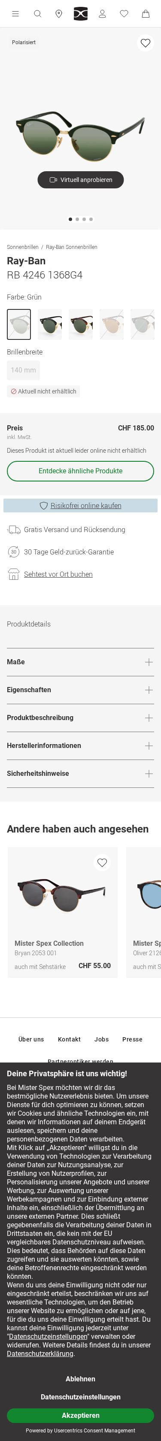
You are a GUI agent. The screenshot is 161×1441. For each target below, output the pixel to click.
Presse (132, 1039)
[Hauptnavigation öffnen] (15, 13)
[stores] (58, 13)
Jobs (101, 1039)
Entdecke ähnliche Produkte (80, 471)
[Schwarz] (50, 324)
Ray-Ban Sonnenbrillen (71, 246)
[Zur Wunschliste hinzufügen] (145, 42)
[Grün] (19, 324)
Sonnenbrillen (23, 246)
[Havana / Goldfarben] (143, 324)
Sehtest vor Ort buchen (58, 574)
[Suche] (37, 13)
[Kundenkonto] (102, 13)
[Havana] (81, 324)
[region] (80, 914)
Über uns (31, 1039)
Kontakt (69, 1039)
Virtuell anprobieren (86, 179)
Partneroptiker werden (81, 1061)
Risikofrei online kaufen (86, 505)
